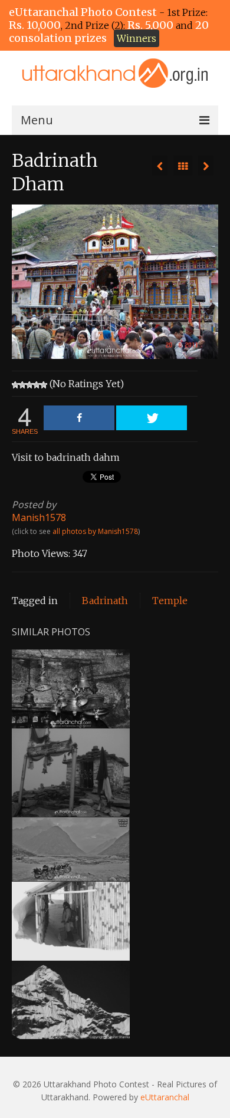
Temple (170, 600)
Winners (136, 38)
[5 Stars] (43, 384)
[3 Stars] (29, 384)
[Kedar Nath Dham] (159, 166)
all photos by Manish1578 (95, 531)
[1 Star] (15, 384)
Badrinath (105, 600)
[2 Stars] (22, 384)
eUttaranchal (164, 1097)
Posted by (34, 504)
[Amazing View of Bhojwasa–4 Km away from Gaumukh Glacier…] (205, 166)
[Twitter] (151, 417)
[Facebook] (79, 417)
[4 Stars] (36, 384)
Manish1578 (39, 517)
